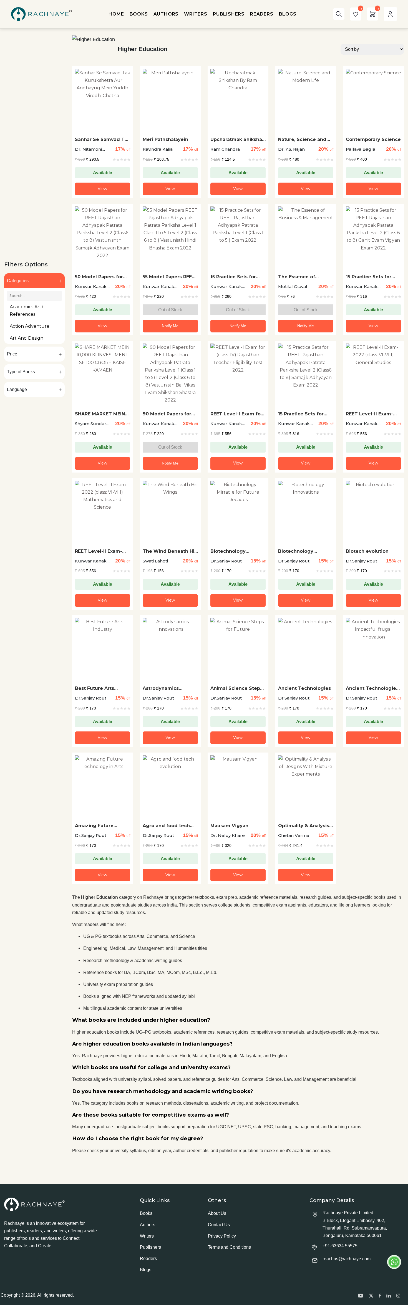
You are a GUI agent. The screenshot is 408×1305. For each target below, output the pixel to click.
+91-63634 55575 (340, 1245)
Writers (147, 1236)
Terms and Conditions (229, 1247)
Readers (148, 1258)
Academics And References (27, 310)
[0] (356, 14)
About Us (217, 1213)
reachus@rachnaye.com (347, 1258)
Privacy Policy (222, 1236)
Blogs (145, 1269)
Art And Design (26, 338)
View (102, 188)
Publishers (150, 1247)
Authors (147, 1224)
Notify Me (170, 326)
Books (146, 1213)
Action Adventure (29, 326)
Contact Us (219, 1224)
